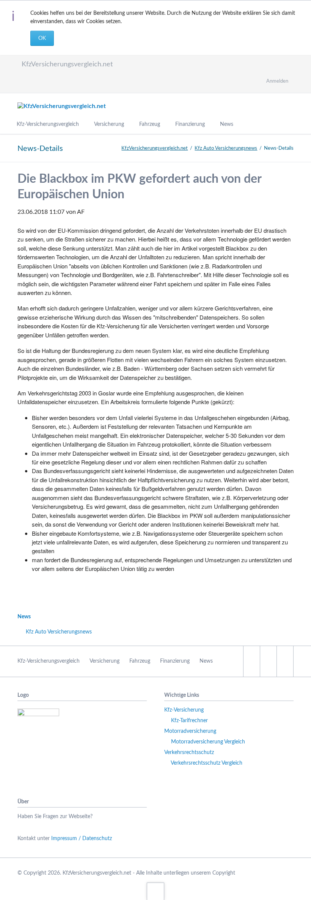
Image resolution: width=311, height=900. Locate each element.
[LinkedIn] (45, 83)
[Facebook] (83, 83)
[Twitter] (26, 83)
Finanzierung (175, 661)
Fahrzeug (139, 661)
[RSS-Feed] (102, 83)
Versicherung (104, 661)
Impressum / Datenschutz (81, 838)
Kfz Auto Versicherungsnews (226, 148)
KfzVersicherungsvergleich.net (154, 148)
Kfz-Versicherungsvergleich (48, 661)
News (24, 616)
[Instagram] (64, 83)
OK (42, 38)
